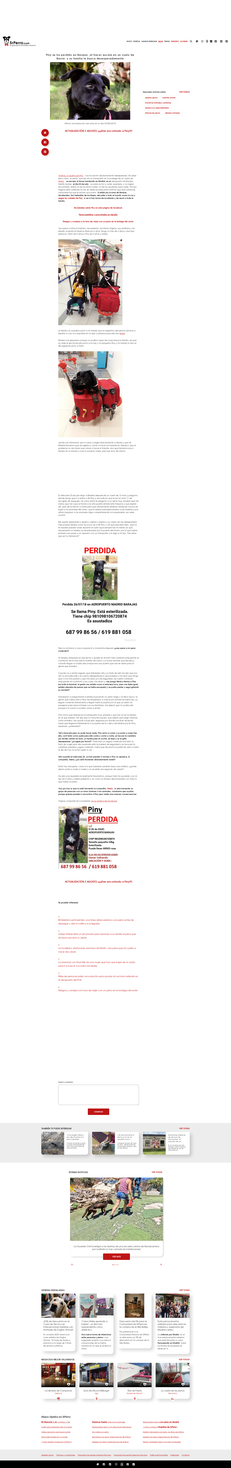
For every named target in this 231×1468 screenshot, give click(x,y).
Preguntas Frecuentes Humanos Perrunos (94, 1455)
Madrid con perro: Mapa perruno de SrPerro (161, 1437)
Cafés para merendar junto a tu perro (56, 1427)
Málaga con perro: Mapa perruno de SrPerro (110, 1442)
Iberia (61, 181)
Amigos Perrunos (149, 41)
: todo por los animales (108, 1422)
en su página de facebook (104, 801)
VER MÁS (116, 1256)
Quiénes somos (47, 1455)
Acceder (184, 41)
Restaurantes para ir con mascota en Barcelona (111, 1427)
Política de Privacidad (159, 1455)
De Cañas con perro (100, 1432)
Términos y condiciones (65, 1455)
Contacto (186, 1455)
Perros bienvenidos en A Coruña (54, 1437)
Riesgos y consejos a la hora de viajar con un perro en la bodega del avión (98, 221)
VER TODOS (184, 91)
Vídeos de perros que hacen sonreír (55, 1432)
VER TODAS (184, 1128)
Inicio (129, 41)
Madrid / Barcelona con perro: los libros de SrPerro (163, 1432)
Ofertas (136, 41)
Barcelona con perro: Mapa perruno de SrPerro (111, 1437)
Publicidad (174, 1455)
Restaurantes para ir (161, 1422)
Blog (160, 41)
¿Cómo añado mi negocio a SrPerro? (56, 1442)
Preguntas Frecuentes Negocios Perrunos (130, 1455)
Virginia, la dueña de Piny (71, 175)
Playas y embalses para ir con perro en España (162, 1442)
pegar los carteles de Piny (71, 198)
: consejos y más (55, 1422)
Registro (175, 41)
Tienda (167, 41)
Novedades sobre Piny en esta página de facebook (98, 207)
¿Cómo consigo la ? (160, 1427)
